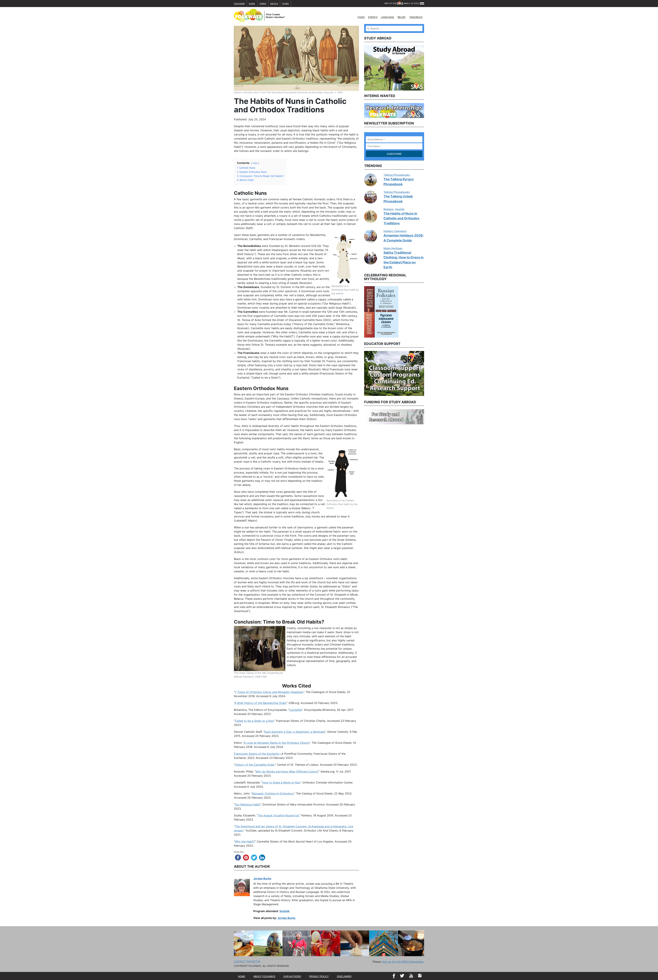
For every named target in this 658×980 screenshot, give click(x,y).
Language (387, 17)
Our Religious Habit (247, 804)
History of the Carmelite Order (254, 764)
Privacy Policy (319, 976)
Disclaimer (344, 976)
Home (241, 976)
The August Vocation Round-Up (278, 815)
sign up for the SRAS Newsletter (402, 961)
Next (426, 311)
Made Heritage (392, 248)
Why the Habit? (245, 841)
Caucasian (239, 4)
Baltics (274, 4)
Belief (402, 17)
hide (255, 163)
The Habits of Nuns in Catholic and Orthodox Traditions (401, 218)
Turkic (262, 4)
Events (372, 17)
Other (285, 4)
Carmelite (295, 710)
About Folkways (264, 976)
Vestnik (284, 911)
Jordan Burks (262, 878)
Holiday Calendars (395, 231)
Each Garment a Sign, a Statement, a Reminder (294, 731)
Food (361, 17)
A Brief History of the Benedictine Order (260, 703)
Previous (361, 311)
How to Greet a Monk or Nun (281, 782)
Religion (388, 209)
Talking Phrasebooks (396, 175)
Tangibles (415, 17)
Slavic (252, 4)
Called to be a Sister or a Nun (254, 720)
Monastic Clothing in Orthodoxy (273, 793)
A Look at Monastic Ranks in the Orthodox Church (276, 742)
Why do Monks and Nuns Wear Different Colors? (287, 771)
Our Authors (292, 976)
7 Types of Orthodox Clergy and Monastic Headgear (269, 692)
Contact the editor (247, 961)
